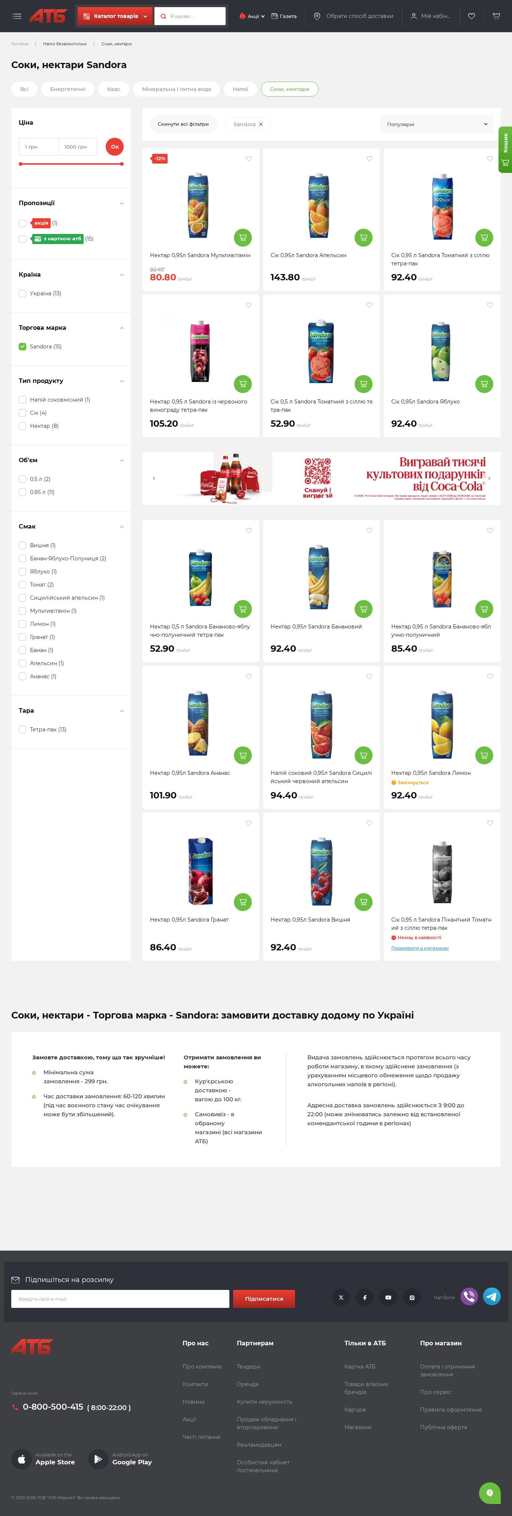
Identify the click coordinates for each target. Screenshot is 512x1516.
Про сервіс (435, 1392)
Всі (24, 89)
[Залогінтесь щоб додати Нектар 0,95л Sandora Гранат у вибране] (249, 823)
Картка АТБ (360, 1366)
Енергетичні (67, 89)
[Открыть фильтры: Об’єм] (122, 460)
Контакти (195, 1384)
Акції (189, 1419)
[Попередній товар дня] (154, 478)
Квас (113, 89)
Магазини (357, 1427)
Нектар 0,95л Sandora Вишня (310, 919)
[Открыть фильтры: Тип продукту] (122, 381)
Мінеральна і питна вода (176, 89)
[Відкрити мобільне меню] (17, 16)
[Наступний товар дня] (489, 478)
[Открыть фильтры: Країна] (122, 274)
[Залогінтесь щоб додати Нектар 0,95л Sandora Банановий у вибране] (369, 530)
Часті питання (201, 1437)
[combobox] (437, 124)
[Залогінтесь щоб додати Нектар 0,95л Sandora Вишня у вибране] (369, 823)
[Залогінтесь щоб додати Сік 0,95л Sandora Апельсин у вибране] (369, 159)
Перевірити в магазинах (420, 948)
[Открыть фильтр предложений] (122, 203)
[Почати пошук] (161, 16)
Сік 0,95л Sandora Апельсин (308, 255)
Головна (19, 43)
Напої (240, 89)
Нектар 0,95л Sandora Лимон (431, 773)
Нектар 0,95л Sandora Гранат (189, 919)
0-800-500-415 (53, 1407)
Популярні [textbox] (401, 124)
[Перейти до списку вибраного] (472, 16)
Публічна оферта (443, 1427)
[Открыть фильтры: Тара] (122, 711)
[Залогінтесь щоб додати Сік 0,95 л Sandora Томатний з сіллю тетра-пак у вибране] (490, 159)
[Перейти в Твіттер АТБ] (341, 1298)
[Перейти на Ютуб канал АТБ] (388, 1298)
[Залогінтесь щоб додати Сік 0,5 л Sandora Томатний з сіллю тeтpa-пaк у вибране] (369, 305)
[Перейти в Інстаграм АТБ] (412, 1298)
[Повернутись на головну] (48, 16)
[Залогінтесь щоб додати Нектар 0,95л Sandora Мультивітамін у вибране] (249, 159)
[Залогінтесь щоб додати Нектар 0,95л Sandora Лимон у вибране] (490, 676)
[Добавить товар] (243, 238)
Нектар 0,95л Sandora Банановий (316, 626)
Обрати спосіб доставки (360, 16)
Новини (194, 1401)
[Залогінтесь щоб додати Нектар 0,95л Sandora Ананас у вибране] (249, 676)
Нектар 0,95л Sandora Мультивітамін (200, 255)
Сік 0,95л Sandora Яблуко (425, 401)
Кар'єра (355, 1409)
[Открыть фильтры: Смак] (122, 526)
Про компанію (202, 1366)
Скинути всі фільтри (183, 124)
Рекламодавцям (259, 1445)
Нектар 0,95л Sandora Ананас (190, 773)
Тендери (248, 1366)
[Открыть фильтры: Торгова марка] (122, 328)
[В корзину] (497, 16)
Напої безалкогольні (65, 43)
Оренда (247, 1384)
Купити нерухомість (264, 1401)
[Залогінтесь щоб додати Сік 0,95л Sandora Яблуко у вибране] (490, 305)
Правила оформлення (451, 1409)
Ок (115, 146)
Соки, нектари (290, 89)
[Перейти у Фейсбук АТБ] (365, 1298)
